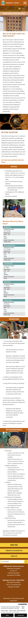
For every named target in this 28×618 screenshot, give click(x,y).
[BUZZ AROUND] (26, 561)
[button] (14, 551)
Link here (6, 531)
